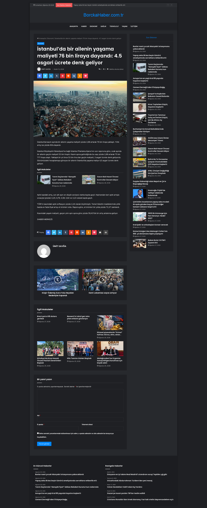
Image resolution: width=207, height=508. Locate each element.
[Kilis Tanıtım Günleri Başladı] (80, 348)
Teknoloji (114, 26)
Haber (83, 26)
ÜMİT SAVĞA (46, 69)
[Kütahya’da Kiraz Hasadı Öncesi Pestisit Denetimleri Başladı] (50, 348)
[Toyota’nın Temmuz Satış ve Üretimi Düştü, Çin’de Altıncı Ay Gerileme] (139, 118)
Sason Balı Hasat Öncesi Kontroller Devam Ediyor (158, 149)
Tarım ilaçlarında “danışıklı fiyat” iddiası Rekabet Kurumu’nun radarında (99, 5)
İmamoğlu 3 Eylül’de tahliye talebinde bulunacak (156, 193)
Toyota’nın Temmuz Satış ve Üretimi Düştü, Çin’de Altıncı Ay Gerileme (158, 119)
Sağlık (103, 26)
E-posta (40, 424)
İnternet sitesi (87, 424)
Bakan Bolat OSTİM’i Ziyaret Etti (157, 241)
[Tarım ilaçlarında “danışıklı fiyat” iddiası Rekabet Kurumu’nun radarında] (43, 179)
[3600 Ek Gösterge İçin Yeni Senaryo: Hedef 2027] (139, 216)
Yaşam (124, 26)
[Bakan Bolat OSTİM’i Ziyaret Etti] (139, 243)
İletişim (134, 26)
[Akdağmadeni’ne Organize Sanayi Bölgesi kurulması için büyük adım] (110, 348)
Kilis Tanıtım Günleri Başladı (79, 358)
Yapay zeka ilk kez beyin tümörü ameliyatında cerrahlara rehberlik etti (149, 56)
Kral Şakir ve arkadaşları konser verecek (150, 225)
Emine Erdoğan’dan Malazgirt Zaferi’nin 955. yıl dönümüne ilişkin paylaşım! (150, 232)
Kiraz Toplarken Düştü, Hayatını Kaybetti (158, 105)
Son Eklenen (151, 37)
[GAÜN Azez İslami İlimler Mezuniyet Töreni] (139, 141)
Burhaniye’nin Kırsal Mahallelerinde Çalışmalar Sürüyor (148, 130)
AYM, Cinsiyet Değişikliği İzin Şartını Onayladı (158, 172)
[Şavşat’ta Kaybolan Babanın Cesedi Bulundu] (139, 97)
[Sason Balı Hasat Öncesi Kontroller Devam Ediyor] (88, 179)
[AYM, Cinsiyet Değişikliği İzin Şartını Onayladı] (139, 174)
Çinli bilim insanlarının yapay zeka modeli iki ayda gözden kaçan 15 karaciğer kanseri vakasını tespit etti (151, 204)
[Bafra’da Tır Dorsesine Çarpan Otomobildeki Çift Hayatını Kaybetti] (139, 162)
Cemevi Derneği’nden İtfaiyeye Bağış (149, 87)
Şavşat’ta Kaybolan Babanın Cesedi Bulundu (158, 95)
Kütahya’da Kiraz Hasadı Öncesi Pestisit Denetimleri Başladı (49, 360)
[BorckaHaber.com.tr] (103, 15)
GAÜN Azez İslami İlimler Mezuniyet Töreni (158, 139)
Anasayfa (74, 26)
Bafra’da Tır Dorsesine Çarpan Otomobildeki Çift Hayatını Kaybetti (158, 161)
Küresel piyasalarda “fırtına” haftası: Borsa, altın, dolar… (109, 333)
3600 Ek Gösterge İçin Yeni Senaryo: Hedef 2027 (157, 216)
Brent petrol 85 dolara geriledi (47, 317)
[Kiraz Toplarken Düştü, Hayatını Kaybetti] (139, 107)
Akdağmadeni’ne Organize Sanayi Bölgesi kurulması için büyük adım (109, 360)
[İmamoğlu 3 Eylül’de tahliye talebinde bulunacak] (139, 193)
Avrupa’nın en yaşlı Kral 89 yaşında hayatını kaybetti (148, 79)
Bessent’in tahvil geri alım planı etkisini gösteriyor (78, 317)
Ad (38, 415)
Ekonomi (93, 26)
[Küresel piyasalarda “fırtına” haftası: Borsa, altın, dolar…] (110, 322)
